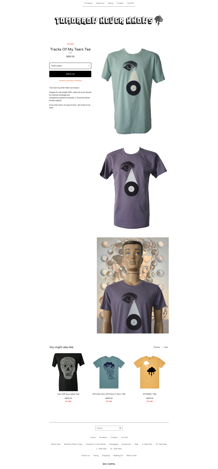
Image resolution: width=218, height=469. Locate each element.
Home (93, 437)
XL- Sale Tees (116, 449)
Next (166, 347)
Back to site (132, 455)
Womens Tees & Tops (73, 444)
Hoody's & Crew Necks (96, 444)
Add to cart (70, 74)
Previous (157, 347)
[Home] (109, 20)
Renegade (113, 444)
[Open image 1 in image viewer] (133, 90)
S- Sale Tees (147, 444)
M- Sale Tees (161, 444)
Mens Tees (55, 444)
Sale (136, 444)
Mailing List (118, 455)
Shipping (106, 455)
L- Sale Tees (101, 449)
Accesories (126, 444)
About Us (100, 3)
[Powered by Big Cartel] (109, 464)
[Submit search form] (120, 428)
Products (88, 3)
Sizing (110, 3)
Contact (120, 3)
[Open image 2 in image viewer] (133, 188)
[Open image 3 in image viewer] (133, 285)
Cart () (130, 3)
